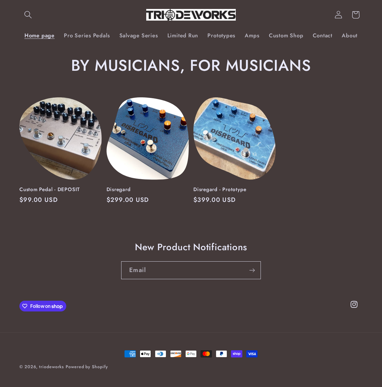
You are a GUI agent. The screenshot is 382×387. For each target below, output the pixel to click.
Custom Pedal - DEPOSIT (49, 189)
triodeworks (51, 367)
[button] (27, 14)
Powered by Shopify (87, 367)
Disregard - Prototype (219, 189)
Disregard (119, 189)
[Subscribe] (252, 270)
